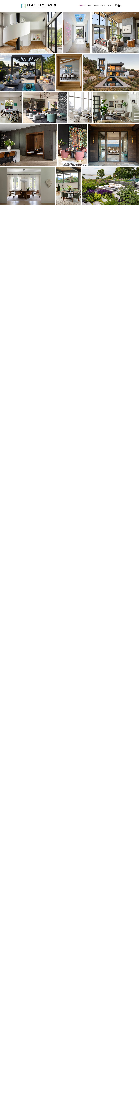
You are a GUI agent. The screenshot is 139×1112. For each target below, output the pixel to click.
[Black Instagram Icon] (116, 5)
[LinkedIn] (120, 5)
